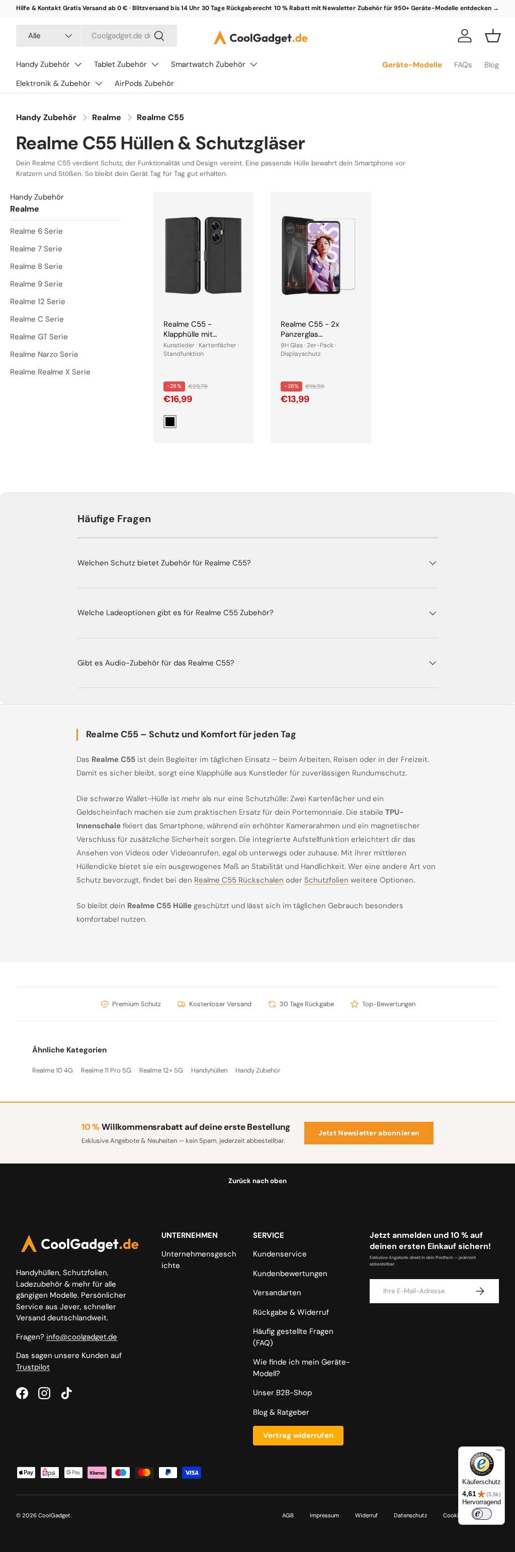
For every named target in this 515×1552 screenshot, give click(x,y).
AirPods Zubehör (144, 83)
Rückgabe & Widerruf (291, 1312)
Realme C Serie (37, 319)
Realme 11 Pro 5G (106, 1070)
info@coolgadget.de (81, 1337)
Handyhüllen (209, 1070)
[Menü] (499, 1452)
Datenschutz (410, 1515)
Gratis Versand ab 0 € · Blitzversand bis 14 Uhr (131, 8)
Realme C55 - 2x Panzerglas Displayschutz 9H (311, 334)
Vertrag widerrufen (298, 1435)
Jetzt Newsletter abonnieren (369, 1132)
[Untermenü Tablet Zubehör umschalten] (155, 64)
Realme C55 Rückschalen (239, 880)
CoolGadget (54, 1515)
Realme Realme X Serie (50, 372)
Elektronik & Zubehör (53, 83)
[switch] (482, 1514)
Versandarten (277, 1293)
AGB (288, 1515)
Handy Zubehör (43, 64)
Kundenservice (280, 1254)
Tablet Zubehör (120, 64)
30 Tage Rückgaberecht (237, 8)
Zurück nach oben (257, 1181)
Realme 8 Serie (36, 266)
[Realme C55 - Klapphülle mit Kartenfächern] (203, 255)
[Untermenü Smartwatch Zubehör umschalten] (253, 64)
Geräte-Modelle (412, 65)
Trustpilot (33, 1367)
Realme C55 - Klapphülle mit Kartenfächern (189, 334)
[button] (493, 36)
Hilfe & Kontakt (38, 8)
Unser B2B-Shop (282, 1393)
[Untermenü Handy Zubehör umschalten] (78, 64)
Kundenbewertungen (290, 1274)
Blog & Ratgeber (281, 1412)
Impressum (324, 1515)
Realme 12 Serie (37, 302)
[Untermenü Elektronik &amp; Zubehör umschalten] (99, 83)
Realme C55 (160, 117)
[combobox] (96, 36)
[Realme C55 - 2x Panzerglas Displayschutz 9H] (321, 255)
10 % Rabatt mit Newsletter (315, 8)
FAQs (463, 65)
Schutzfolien (326, 880)
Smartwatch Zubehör (208, 64)
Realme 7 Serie (36, 249)
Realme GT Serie (39, 337)
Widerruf (366, 1515)
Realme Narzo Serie (44, 354)
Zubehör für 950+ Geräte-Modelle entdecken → (428, 8)
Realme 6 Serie (36, 231)
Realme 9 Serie (36, 284)
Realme (106, 117)
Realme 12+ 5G (161, 1070)
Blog (491, 65)
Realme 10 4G (52, 1070)
